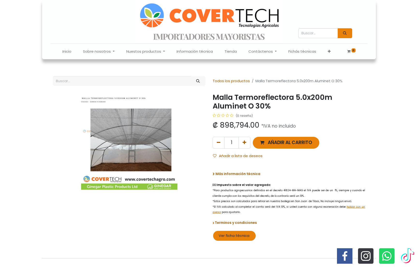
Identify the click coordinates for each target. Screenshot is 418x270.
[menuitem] (67, 51)
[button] (329, 51)
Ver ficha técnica (234, 235)
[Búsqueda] (345, 33)
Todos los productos (231, 80)
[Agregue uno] (244, 143)
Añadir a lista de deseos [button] (240, 155)
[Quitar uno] (218, 143)
